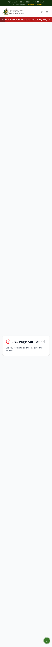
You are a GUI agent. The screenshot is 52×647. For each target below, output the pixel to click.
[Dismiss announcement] (49, 19)
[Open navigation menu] (47, 11)
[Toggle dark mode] (41, 11)
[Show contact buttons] (47, 641)
